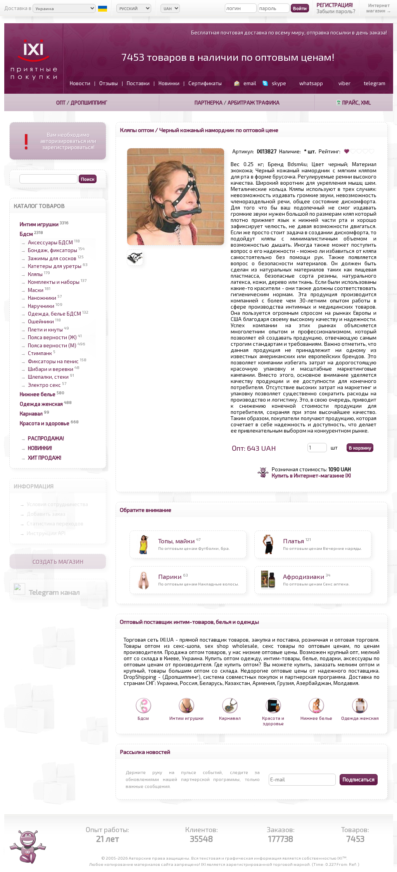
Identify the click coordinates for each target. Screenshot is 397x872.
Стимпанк (40, 353)
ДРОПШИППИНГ (89, 103)
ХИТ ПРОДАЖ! (44, 458)
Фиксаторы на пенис (53, 361)
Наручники (41, 306)
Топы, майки (176, 540)
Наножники (42, 298)
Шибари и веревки (50, 369)
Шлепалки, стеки (48, 377)
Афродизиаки (303, 576)
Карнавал (31, 413)
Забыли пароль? (336, 11)
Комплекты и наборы (53, 282)
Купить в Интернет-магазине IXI (311, 475)
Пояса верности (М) (52, 345)
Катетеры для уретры (54, 266)
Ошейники (41, 322)
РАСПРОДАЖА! (46, 438)
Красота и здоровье (44, 423)
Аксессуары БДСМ (50, 242)
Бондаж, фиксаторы (52, 250)
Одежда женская (41, 404)
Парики (169, 576)
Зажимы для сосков (52, 258)
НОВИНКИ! (40, 448)
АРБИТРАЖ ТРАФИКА (254, 103)
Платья (293, 540)
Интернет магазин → (378, 7)
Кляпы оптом (137, 129)
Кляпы (35, 274)
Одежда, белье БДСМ (54, 314)
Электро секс (44, 385)
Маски (35, 290)
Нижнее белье (37, 394)
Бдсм (26, 234)
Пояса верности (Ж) (52, 338)
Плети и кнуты (45, 329)
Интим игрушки (39, 224)
